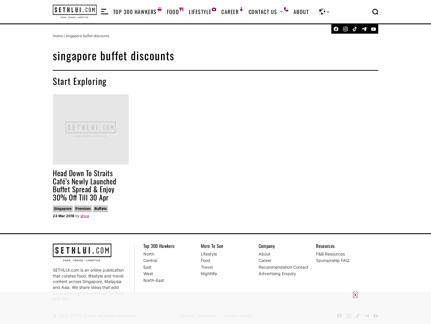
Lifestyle (200, 12)
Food (173, 12)
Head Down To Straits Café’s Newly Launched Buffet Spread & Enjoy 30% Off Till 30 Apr (84, 185)
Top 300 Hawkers (135, 12)
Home (58, 36)
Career (230, 12)
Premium (83, 208)
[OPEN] (104, 11)
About (301, 12)
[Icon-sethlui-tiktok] (354, 29)
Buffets (100, 208)
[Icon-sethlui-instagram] (345, 29)
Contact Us (263, 12)
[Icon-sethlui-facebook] (336, 29)
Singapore (63, 208)
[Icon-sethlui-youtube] (373, 29)
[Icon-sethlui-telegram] (364, 29)
